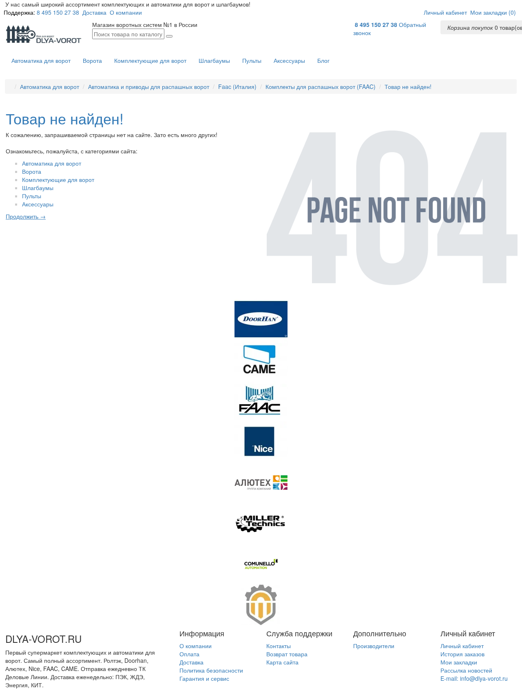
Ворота (92, 60)
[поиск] (169, 36)
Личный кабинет (462, 646)
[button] (445, 12)
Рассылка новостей (466, 670)
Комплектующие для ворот (150, 60)
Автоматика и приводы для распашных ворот (148, 86)
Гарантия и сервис (204, 678)
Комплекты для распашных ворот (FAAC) (320, 86)
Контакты (278, 646)
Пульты (251, 60)
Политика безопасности (211, 670)
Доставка (94, 12)
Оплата (189, 654)
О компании (126, 12)
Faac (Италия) (237, 86)
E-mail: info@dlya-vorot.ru (474, 678)
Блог (323, 60)
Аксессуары (289, 60)
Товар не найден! (408, 86)
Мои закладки (458, 662)
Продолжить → (26, 216)
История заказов (462, 654)
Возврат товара (286, 654)
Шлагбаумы (214, 60)
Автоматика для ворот (41, 60)
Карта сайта (282, 662)
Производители (373, 646)
